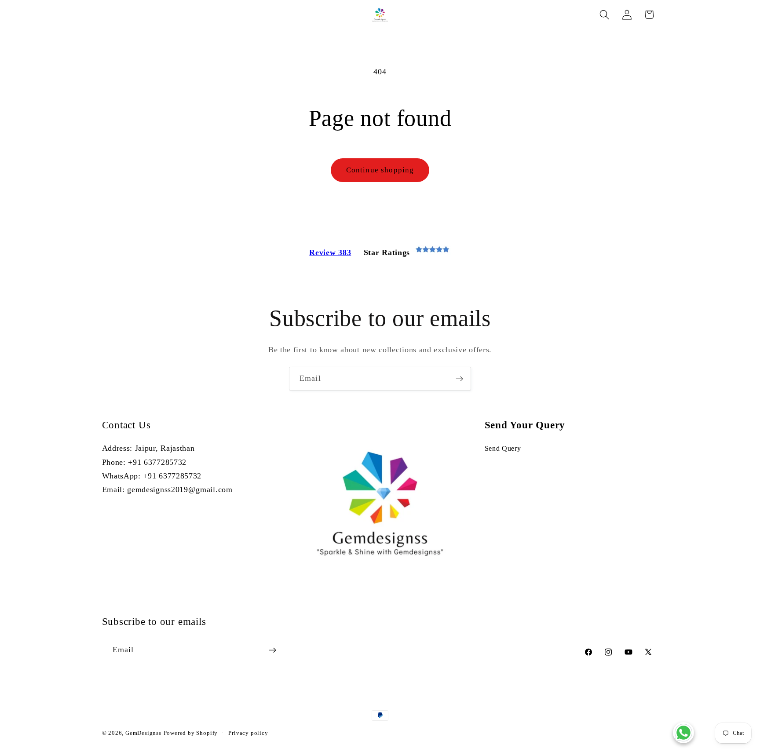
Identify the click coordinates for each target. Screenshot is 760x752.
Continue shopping (380, 170)
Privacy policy (248, 733)
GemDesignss (143, 733)
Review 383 (330, 252)
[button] (604, 15)
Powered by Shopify (191, 733)
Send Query (503, 448)
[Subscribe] (459, 379)
